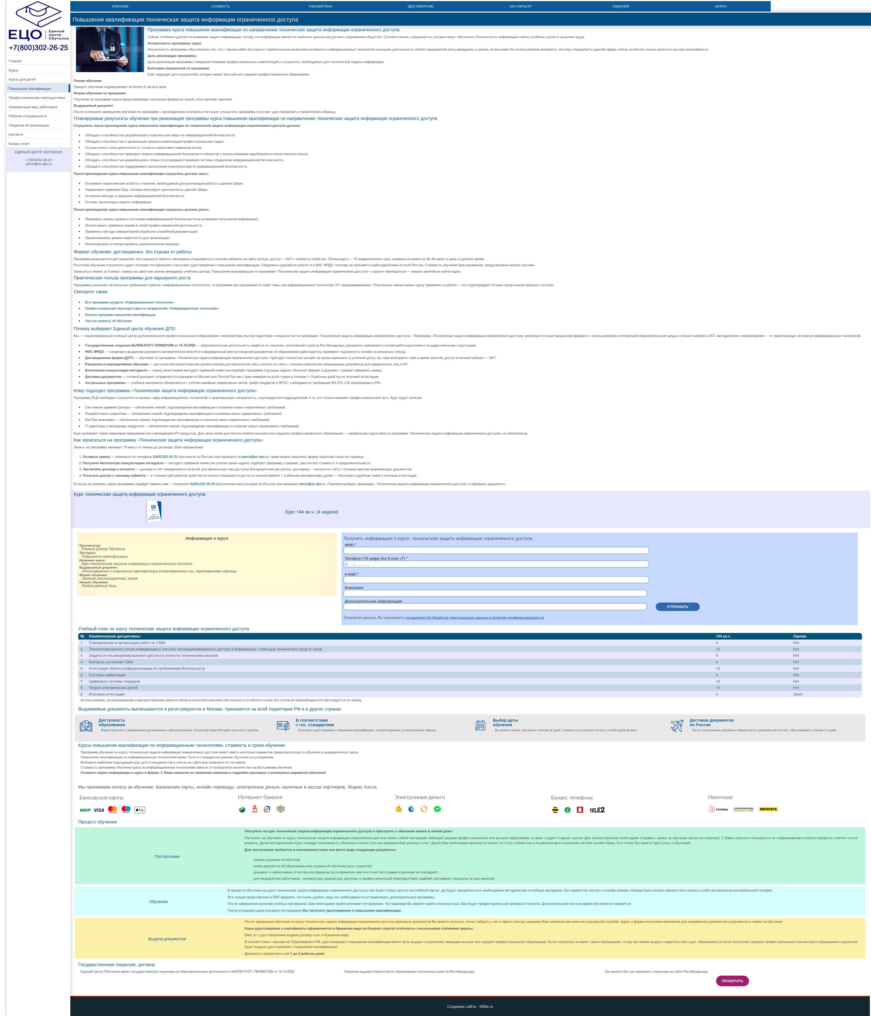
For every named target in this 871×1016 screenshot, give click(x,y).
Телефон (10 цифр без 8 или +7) (375, 558)
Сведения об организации (29, 125)
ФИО (349, 544)
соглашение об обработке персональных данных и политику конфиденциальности (474, 617)
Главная (15, 60)
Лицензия (621, 6)
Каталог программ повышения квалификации (120, 314)
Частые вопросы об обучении (108, 320)
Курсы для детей (22, 79)
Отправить (677, 606)
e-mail (350, 574)
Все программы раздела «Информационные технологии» (129, 302)
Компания (354, 587)
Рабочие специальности (28, 115)
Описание (120, 6)
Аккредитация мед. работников (33, 106)
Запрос (721, 6)
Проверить (732, 980)
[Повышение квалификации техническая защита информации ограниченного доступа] (153, 521)
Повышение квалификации (30, 88)
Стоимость (220, 6)
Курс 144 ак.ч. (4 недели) (311, 511)
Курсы (14, 70)
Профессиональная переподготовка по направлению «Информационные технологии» (152, 308)
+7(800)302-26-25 (38, 159)
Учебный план (320, 6)
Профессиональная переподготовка (37, 97)
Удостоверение (421, 6)
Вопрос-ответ (19, 143)
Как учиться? (521, 6)
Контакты (16, 134)
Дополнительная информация (373, 601)
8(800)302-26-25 (165, 456)
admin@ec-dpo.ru (255, 456)
